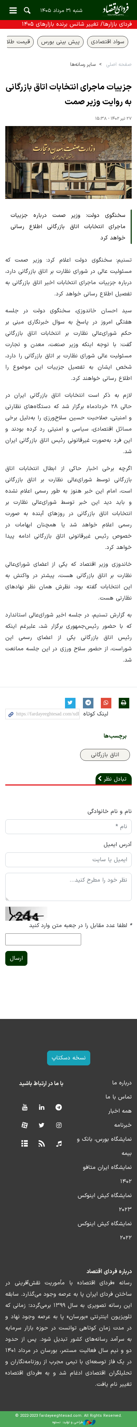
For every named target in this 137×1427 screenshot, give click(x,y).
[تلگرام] (58, 1108)
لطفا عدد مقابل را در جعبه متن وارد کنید (80, 925)
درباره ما (122, 1083)
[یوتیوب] (24, 1108)
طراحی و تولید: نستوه (67, 1422)
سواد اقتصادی (107, 42)
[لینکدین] (41, 1108)
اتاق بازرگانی (105, 755)
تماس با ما (118, 1097)
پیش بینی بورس (60, 42)
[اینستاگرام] (58, 1126)
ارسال (16, 958)
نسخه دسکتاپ (69, 1058)
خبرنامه (123, 1125)
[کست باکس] (58, 1144)
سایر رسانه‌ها (83, 64)
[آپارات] (24, 1126)
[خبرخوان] (41, 1144)
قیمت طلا (18, 42)
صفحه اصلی (119, 64)
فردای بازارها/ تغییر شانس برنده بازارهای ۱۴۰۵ (77, 24)
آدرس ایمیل (118, 844)
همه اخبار (120, 1111)
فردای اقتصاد (68, 10)
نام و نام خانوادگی (109, 811)
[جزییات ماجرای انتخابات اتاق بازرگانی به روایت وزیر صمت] (68, 162)
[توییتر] (41, 1126)
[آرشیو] (24, 1144)
